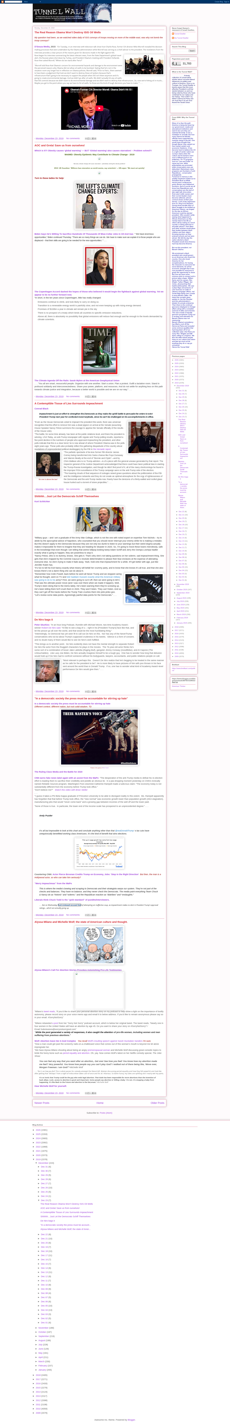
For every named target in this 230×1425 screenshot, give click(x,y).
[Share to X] (90, 138)
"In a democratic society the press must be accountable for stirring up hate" (81, 698)
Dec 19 (182, 521)
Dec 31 (182, 391)
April (40, 1357)
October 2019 (182, 589)
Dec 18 (182, 525)
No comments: (73, 138)
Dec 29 (182, 397)
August (42, 1340)
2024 (177, 366)
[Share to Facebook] (93, 138)
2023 (177, 370)
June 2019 (181, 605)
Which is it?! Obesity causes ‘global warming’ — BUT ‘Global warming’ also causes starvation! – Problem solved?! (93, 150)
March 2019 (181, 614)
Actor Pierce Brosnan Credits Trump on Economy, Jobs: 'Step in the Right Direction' (96, 874)
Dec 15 (182, 534)
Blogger (131, 1420)
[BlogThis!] (88, 138)
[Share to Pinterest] (95, 138)
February (43, 1365)
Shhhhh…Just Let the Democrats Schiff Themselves (66, 496)
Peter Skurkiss (41, 625)
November (43, 1328)
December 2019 (183, 386)
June (41, 1349)
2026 (177, 360)
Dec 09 (182, 554)
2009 (177, 656)
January (42, 1370)
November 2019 (183, 584)
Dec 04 (182, 570)
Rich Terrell (105, 767)
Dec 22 (182, 511)
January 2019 (182, 623)
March (41, 1361)
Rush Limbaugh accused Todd (69, 905)
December (43, 1163)
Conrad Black (41, 408)
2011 (177, 650)
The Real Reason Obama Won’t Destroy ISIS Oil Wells (67, 32)
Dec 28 (182, 400)
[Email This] (86, 138)
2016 (177, 634)
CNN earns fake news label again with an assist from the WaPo (66, 778)
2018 (177, 627)
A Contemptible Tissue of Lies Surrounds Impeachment (68, 403)
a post (55, 1023)
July (40, 1344)
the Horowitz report (102, 449)
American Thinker (178, 686)
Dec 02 (182, 577)
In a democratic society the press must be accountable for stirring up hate (72, 703)
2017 (177, 630)
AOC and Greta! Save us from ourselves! (59, 145)
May (40, 1353)
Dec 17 (182, 528)
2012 (177, 647)
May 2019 (181, 608)
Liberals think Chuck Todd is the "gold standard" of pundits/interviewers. (71, 900)
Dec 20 (182, 518)
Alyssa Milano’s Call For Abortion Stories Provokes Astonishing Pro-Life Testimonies (78, 970)
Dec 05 (182, 567)
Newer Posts (41, 1102)
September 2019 (183, 593)
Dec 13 (182, 541)
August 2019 (182, 598)
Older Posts (157, 1102)
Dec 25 (182, 410)
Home (100, 1102)
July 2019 (180, 601)
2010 (177, 653)
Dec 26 (182, 407)
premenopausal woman (99, 1050)
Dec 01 (182, 580)
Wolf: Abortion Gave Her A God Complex (55, 1041)
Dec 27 (182, 404)
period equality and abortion (76, 1053)
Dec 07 (182, 561)
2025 (177, 363)
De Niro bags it (43, 619)
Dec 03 (182, 574)
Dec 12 (182, 544)
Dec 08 (182, 557)
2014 (177, 640)
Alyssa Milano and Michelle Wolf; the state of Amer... (182, 501)
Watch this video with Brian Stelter (71, 790)
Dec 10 (182, 551)
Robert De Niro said (50, 628)
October (42, 1332)
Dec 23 (182, 417)
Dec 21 (182, 515)
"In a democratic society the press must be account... (183, 487)
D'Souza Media (42, 46)
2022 (177, 373)
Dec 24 (182, 413)
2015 (177, 637)
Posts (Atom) (106, 1113)
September (44, 1336)
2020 (177, 380)
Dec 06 (182, 564)
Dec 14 (182, 538)
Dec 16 (182, 531)
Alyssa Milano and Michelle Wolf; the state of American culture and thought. (81, 921)
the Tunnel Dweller (181, 38)
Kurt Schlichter (42, 501)
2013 (177, 643)
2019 (177, 383)
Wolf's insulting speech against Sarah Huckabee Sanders (115, 1041)
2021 (177, 376)
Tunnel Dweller (180, 34)
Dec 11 (181, 547)
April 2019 (181, 611)
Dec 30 (182, 394)
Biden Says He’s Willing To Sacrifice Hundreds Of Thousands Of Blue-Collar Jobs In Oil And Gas (83, 234)
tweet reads (49, 1011)
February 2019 (182, 618)
